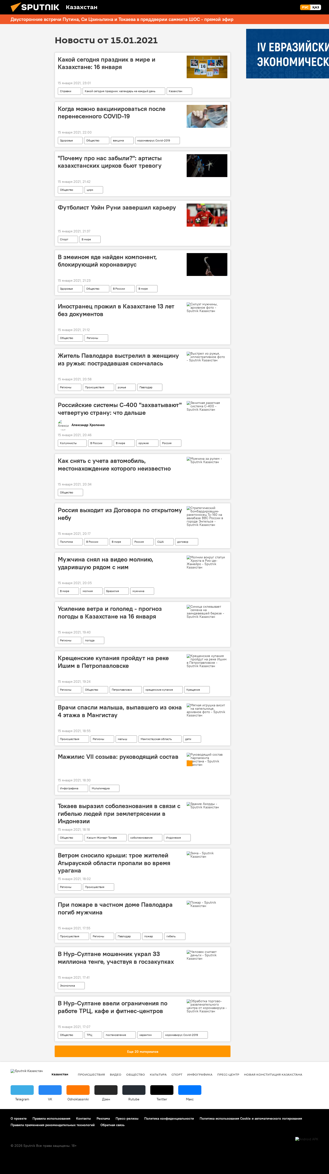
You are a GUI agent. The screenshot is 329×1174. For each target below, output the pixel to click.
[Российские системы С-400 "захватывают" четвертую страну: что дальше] (207, 406)
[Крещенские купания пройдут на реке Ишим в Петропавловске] (207, 661)
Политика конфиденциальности (169, 1118)
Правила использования (51, 1118)
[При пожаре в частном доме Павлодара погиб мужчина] (207, 904)
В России (119, 288)
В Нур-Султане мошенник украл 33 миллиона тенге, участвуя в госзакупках (116, 957)
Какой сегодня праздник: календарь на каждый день (120, 91)
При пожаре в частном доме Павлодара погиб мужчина (115, 908)
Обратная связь (112, 1125)
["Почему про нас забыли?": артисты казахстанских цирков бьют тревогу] (207, 165)
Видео (115, 1074)
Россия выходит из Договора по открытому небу (120, 513)
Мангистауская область (156, 739)
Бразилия (112, 591)
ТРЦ (89, 1035)
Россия (166, 443)
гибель (171, 936)
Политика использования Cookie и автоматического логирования (251, 1118)
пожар (148, 936)
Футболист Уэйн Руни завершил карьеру (117, 207)
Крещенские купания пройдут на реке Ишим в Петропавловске (113, 661)
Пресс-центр (228, 1074)
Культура (158, 1074)
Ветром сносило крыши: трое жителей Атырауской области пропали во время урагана (114, 862)
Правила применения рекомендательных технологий (53, 1125)
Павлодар (145, 387)
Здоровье (66, 140)
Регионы (92, 338)
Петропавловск (122, 689)
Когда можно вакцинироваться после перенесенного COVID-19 (111, 112)
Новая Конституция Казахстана (273, 1074)
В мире (86, 239)
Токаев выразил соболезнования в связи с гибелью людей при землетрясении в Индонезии (119, 813)
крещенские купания (159, 689)
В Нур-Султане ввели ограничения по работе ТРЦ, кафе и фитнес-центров (112, 1006)
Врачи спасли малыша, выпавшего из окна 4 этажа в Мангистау (120, 711)
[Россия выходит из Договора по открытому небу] (207, 516)
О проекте (19, 1118)
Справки (65, 91)
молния (88, 591)
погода (89, 640)
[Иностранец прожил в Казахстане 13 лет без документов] (207, 307)
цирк (90, 189)
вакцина (118, 140)
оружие (143, 443)
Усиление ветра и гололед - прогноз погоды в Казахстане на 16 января (110, 612)
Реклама (103, 1118)
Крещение (193, 689)
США (160, 541)
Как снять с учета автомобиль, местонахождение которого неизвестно (114, 464)
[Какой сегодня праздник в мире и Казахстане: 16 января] (207, 67)
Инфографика (69, 788)
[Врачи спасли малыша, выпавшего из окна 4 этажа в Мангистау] (207, 710)
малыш (122, 739)
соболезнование (141, 837)
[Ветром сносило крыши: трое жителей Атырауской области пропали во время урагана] (207, 854)
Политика (66, 541)
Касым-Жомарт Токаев (102, 837)
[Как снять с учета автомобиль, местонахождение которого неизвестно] (207, 460)
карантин (145, 1035)
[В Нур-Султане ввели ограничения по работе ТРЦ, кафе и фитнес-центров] (207, 1006)
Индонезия (173, 837)
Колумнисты (68, 443)
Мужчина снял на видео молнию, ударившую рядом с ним (105, 563)
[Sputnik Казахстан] (37, 13)
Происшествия (94, 387)
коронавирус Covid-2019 (153, 140)
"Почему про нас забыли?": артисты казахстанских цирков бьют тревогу (110, 161)
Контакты (83, 1118)
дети (188, 739)
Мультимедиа (101, 788)
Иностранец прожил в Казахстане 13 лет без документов (116, 310)
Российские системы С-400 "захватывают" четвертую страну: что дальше (120, 408)
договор (182, 541)
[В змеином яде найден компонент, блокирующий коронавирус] (207, 264)
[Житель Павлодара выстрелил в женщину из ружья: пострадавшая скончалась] (207, 357)
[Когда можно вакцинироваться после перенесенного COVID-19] (207, 116)
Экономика (67, 985)
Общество (92, 140)
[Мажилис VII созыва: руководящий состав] (207, 759)
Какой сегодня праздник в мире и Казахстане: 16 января (106, 63)
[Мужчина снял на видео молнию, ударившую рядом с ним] (207, 562)
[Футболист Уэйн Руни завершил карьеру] (207, 215)
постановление (116, 1035)
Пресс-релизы (127, 1118)
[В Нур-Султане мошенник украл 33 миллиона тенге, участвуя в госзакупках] (207, 955)
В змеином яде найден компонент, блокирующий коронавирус (107, 260)
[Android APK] (306, 1139)
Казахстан (175, 91)
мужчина (138, 591)
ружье (122, 387)
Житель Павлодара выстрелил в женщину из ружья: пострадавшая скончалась (118, 359)
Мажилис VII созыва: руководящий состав (118, 756)
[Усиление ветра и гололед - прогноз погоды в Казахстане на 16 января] (207, 611)
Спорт (64, 239)
